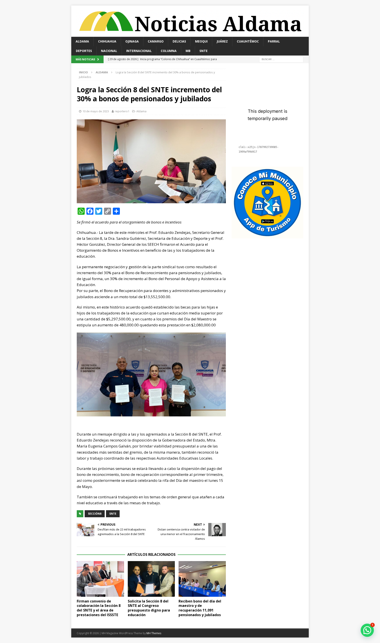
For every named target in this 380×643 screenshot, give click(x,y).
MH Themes (153, 633)
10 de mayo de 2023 (95, 111)
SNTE (203, 51)
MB (188, 51)
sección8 (94, 514)
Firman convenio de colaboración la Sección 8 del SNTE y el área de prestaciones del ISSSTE (99, 608)
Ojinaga (132, 41)
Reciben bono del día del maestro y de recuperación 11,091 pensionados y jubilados (200, 608)
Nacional (109, 51)
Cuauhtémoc (248, 41)
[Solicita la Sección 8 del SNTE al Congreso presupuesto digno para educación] (151, 579)
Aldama (82, 41)
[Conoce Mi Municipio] (267, 236)
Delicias (179, 41)
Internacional (139, 51)
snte (112, 514)
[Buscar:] (281, 59)
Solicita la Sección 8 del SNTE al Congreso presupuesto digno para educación (149, 608)
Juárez (222, 41)
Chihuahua (107, 41)
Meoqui (201, 41)
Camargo (156, 41)
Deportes (84, 51)
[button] (367, 630)
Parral (274, 41)
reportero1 (122, 111)
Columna (169, 51)
